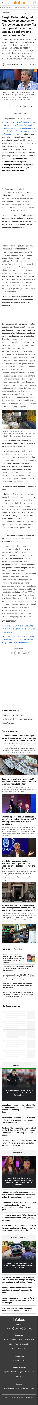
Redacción (16, 1360)
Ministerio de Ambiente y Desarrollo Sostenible (17, 719)
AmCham (6, 715)
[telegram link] (25, 1328)
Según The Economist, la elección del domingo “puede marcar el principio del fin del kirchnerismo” (18, 629)
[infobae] (19, 3)
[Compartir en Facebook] (11, 106)
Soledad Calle (13, 7)
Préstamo (22, 7)
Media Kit (19, 1376)
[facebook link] (8, 1328)
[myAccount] (34, 2)
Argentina (6, 1372)
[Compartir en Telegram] (25, 106)
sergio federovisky (8, 723)
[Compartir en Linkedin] (20, 106)
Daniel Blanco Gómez (16, 64)
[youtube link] (21, 1328)
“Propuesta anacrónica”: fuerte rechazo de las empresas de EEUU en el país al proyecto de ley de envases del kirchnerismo (19, 640)
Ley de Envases (18, 715)
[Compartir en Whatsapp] (6, 106)
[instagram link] (16, 1328)
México (11, 1344)
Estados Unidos (29, 1339)
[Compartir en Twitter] (16, 106)
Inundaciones (30, 7)
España (20, 1339)
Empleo (23, 1360)
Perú (16, 1344)
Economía (5, 13)
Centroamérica (24, 1344)
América (6, 1339)
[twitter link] (12, 1328)
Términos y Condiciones (11, 1388)
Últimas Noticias (16, 1349)
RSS (25, 1349)
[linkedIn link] (30, 1328)
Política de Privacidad (27, 1388)
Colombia (14, 1339)
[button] (3, 3)
